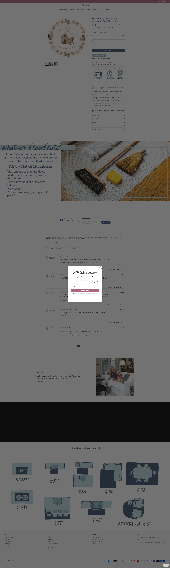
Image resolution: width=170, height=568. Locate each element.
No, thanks (85, 299)
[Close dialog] (100, 268)
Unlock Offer (85, 291)
